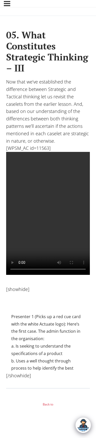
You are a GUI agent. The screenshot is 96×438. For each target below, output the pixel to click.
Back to (48, 404)
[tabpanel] (48, 231)
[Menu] (7, 3)
